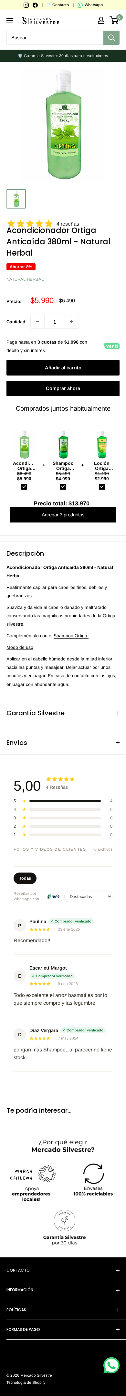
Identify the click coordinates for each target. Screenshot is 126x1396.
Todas (25, 878)
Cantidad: (16, 321)
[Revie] (53, 896)
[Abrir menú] (9, 20)
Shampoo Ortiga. (71, 635)
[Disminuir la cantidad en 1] (37, 321)
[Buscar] (111, 38)
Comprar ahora (63, 388)
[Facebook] (36, 5)
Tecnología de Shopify (26, 1382)
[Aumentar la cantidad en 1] (72, 321)
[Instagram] (27, 5)
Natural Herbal (25, 279)
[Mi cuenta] (101, 20)
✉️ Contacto (58, 5)
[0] (114, 20)
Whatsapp (93, 5)
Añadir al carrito (63, 367)
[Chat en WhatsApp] (111, 1365)
